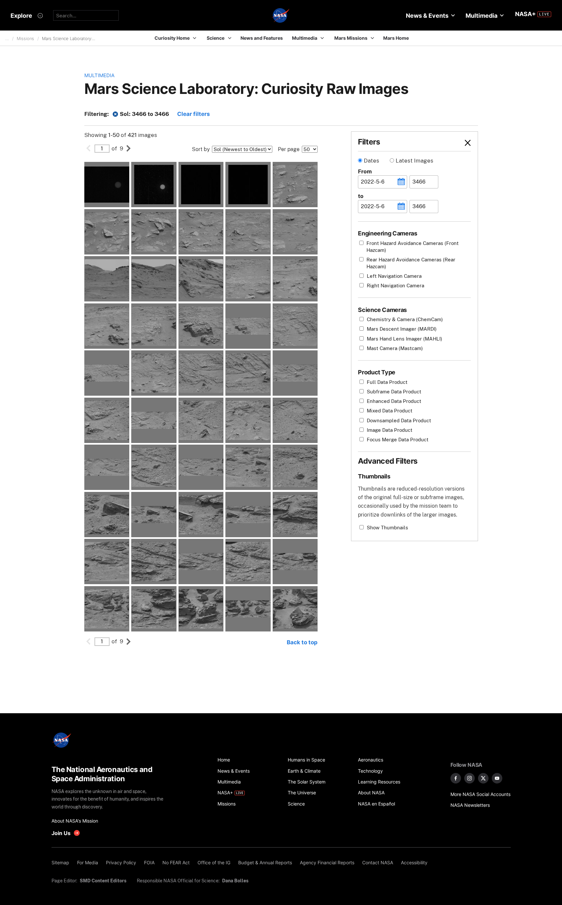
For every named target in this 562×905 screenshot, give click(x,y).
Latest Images (414, 160)
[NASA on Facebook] (455, 778)
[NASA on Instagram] (469, 778)
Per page (289, 149)
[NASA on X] (483, 778)
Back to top (302, 642)
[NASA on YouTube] (497, 778)
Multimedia (99, 75)
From (365, 171)
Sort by (201, 149)
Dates (371, 160)
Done (456, 142)
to (361, 196)
